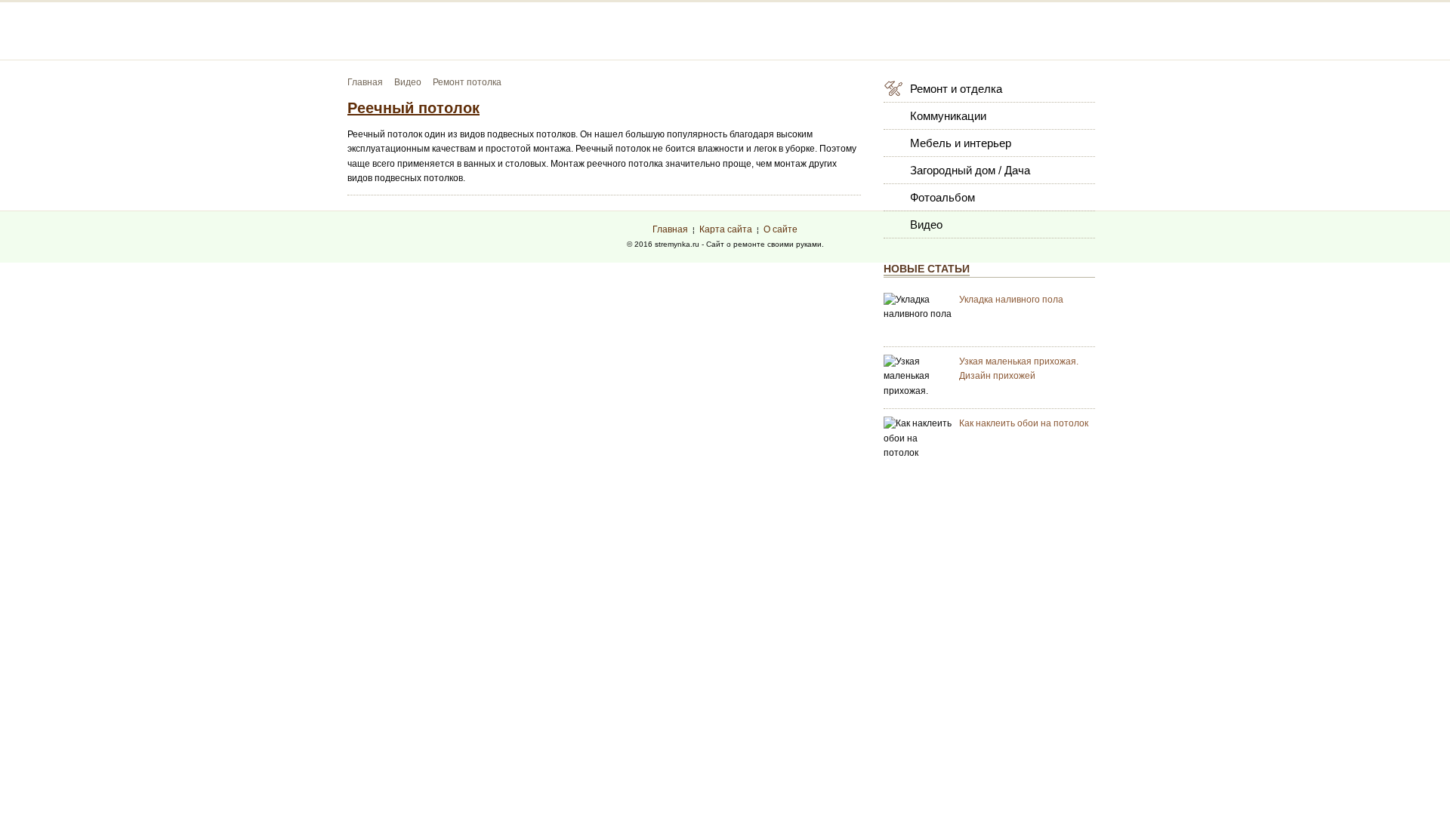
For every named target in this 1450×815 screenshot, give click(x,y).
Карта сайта (725, 229)
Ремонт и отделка (956, 88)
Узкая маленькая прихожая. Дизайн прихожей (1018, 368)
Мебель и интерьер (960, 143)
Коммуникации (948, 115)
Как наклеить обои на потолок (1023, 423)
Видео (926, 224)
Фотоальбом (942, 197)
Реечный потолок (413, 108)
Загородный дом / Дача (970, 170)
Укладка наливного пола (1011, 299)
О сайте (781, 229)
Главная (670, 229)
